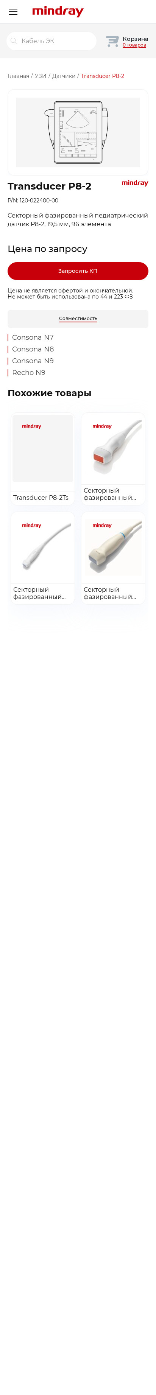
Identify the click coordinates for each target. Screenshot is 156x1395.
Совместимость (78, 318)
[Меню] (13, 12)
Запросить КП (78, 270)
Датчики (64, 76)
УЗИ (41, 76)
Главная (18, 76)
